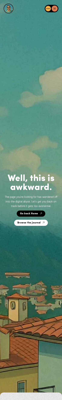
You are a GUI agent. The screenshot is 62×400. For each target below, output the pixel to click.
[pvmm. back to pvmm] (48, 8)
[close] (54, 8)
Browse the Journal (29, 223)
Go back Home (29, 213)
